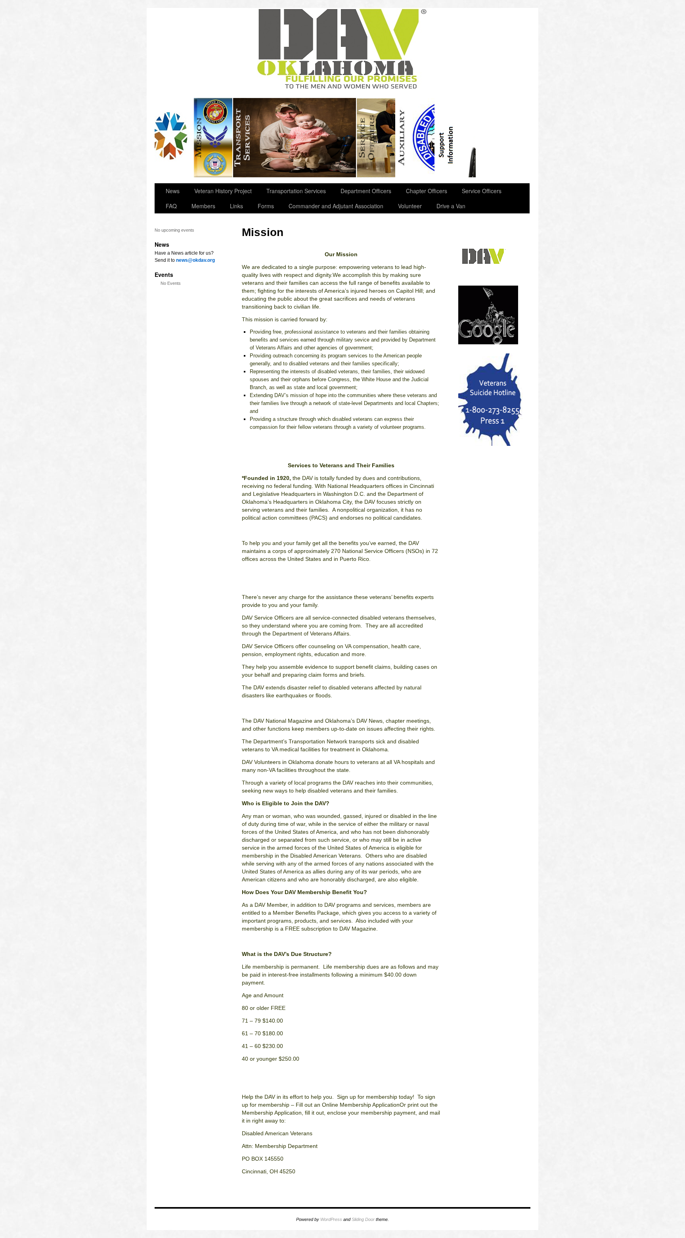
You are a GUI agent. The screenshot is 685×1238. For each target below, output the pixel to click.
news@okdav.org (195, 260)
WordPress (331, 1219)
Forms (266, 206)
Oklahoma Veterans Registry (174, 137)
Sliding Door (363, 1219)
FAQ (171, 206)
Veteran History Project (223, 191)
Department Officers (366, 191)
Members (203, 206)
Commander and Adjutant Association (336, 206)
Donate (455, 137)
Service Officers (376, 137)
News (173, 191)
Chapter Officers (426, 191)
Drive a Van (450, 206)
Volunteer (410, 206)
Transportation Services (295, 137)
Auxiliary (415, 137)
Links (236, 206)
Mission (213, 137)
